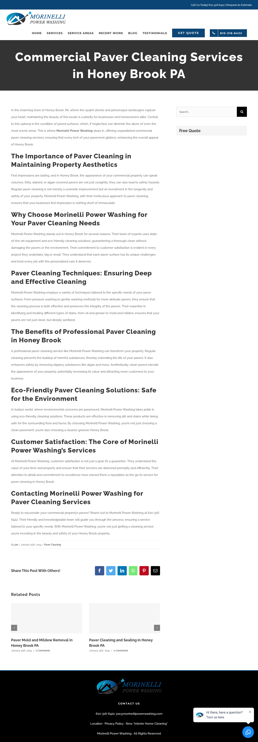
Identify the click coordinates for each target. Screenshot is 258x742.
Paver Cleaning (52, 544)
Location (96, 723)
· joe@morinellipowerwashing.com (138, 714)
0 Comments (43, 650)
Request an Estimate (239, 4)
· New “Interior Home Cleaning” (146, 723)
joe (16, 544)
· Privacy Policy (113, 723)
